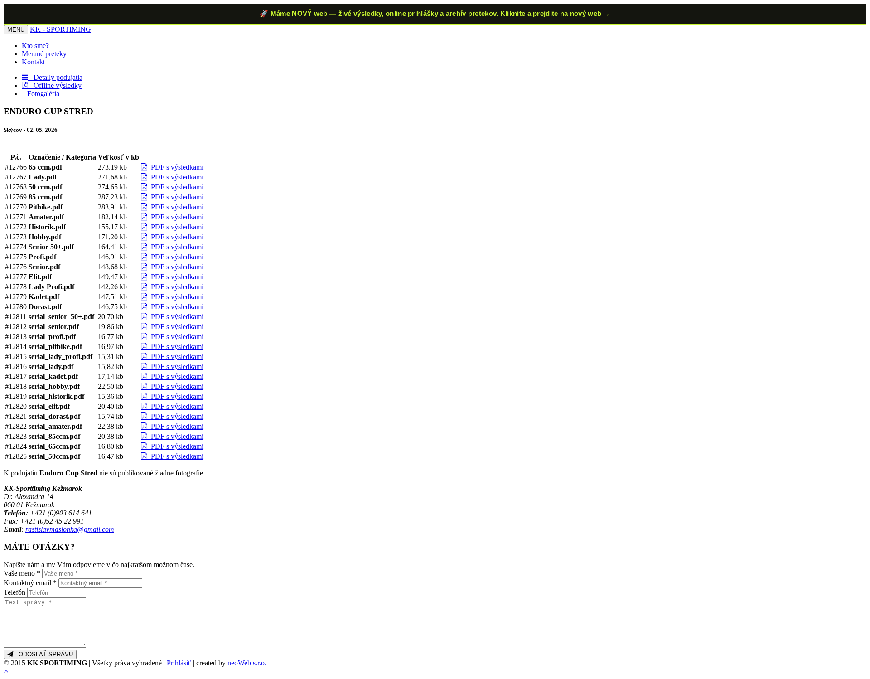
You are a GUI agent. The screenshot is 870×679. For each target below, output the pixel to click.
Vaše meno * (22, 573)
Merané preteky (44, 54)
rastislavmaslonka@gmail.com (69, 529)
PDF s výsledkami (175, 167)
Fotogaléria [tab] (40, 93)
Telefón (14, 592)
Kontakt (33, 62)
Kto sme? (35, 45)
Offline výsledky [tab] (55, 85)
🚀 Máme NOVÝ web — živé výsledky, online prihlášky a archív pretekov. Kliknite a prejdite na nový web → (435, 13)
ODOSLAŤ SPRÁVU (43, 654)
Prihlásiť (179, 663)
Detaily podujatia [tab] (55, 77)
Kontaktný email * (30, 583)
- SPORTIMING (60, 29)
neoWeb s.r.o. (246, 663)
